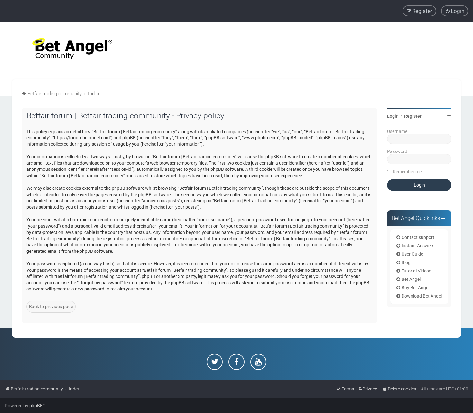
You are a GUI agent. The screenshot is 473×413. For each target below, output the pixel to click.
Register (413, 116)
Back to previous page (51, 306)
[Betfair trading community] (64, 50)
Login (393, 116)
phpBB (36, 405)
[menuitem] (454, 10)
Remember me (407, 171)
